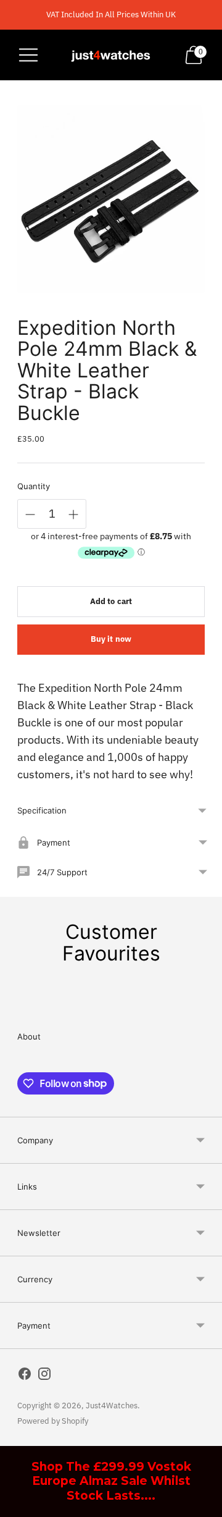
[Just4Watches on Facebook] (24, 1376)
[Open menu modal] (28, 55)
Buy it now (111, 639)
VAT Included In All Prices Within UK (111, 14)
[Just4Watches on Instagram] (44, 1376)
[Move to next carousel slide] (205, 1004)
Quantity (33, 486)
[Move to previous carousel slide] (17, 1004)
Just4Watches (112, 1405)
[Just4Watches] (111, 55)
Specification (42, 810)
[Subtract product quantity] (30, 514)
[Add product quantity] (73, 514)
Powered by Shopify (52, 1421)
